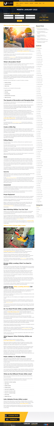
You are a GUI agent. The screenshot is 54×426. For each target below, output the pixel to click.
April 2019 (38, 187)
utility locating (23, 258)
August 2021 (39, 151)
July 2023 (38, 109)
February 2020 (39, 176)
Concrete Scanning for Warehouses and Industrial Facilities (41, 36)
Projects (26, 3)
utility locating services (17, 122)
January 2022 (39, 142)
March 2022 (39, 138)
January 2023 (39, 120)
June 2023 (39, 111)
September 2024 (40, 84)
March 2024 (39, 95)
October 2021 (39, 147)
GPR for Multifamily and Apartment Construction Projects (42, 39)
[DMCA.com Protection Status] (13, 425)
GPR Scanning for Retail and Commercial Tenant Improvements (43, 29)
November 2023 (40, 102)
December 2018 (39, 194)
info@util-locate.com (47, 423)
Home (17, 3)
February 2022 (39, 140)
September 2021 (40, 149)
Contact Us (18, 5)
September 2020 (40, 165)
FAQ (43, 3)
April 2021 (38, 158)
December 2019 (39, 178)
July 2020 (38, 169)
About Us (21, 3)
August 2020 (39, 167)
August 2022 (39, 129)
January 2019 (39, 192)
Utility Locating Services (21, 286)
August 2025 (39, 66)
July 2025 (38, 68)
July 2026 (38, 50)
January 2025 (39, 77)
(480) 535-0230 (44, 20)
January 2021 (39, 160)
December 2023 (39, 100)
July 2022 (38, 131)
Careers (36, 3)
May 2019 (38, 185)
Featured (38, 209)
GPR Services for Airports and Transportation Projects (42, 42)
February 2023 (39, 118)
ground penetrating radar (27, 328)
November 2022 (40, 124)
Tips (38, 213)
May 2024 (38, 91)
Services (31, 3)
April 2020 (39, 174)
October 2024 (39, 82)
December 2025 (39, 59)
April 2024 (39, 93)
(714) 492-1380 (43, 17)
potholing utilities (9, 302)
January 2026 (39, 57)
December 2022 (39, 122)
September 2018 (40, 196)
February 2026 (39, 55)
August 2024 (39, 86)
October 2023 (39, 104)
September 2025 (40, 64)
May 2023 (38, 113)
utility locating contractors (11, 177)
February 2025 (39, 75)
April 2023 (39, 115)
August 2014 (39, 201)
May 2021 (38, 156)
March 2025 (39, 73)
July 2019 (38, 183)
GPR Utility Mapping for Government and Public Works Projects (42, 32)
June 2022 (39, 133)
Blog (40, 3)
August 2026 (39, 48)
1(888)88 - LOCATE (30, 424)
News (38, 211)
